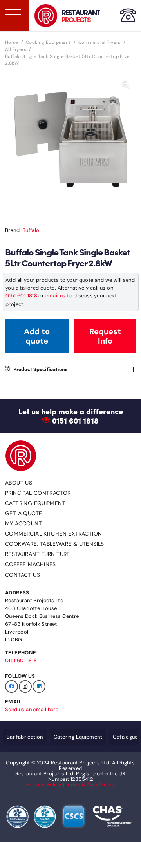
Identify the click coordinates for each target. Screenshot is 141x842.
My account (23, 523)
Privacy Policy (44, 784)
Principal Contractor (38, 492)
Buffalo (31, 230)
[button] (126, 84)
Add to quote (37, 336)
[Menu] (12, 15)
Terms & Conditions (89, 784)
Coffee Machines (30, 564)
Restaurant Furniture (37, 554)
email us (55, 295)
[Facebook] (11, 686)
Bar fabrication (25, 736)
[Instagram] (25, 686)
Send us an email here (31, 709)
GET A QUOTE (23, 513)
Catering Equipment (35, 503)
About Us (18, 482)
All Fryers (15, 49)
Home (11, 42)
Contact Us (22, 574)
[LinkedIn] (39, 686)
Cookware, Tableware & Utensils (54, 543)
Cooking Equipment (48, 42)
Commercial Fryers (99, 42)
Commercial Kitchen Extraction (53, 533)
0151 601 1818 (21, 295)
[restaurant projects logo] (46, 15)
